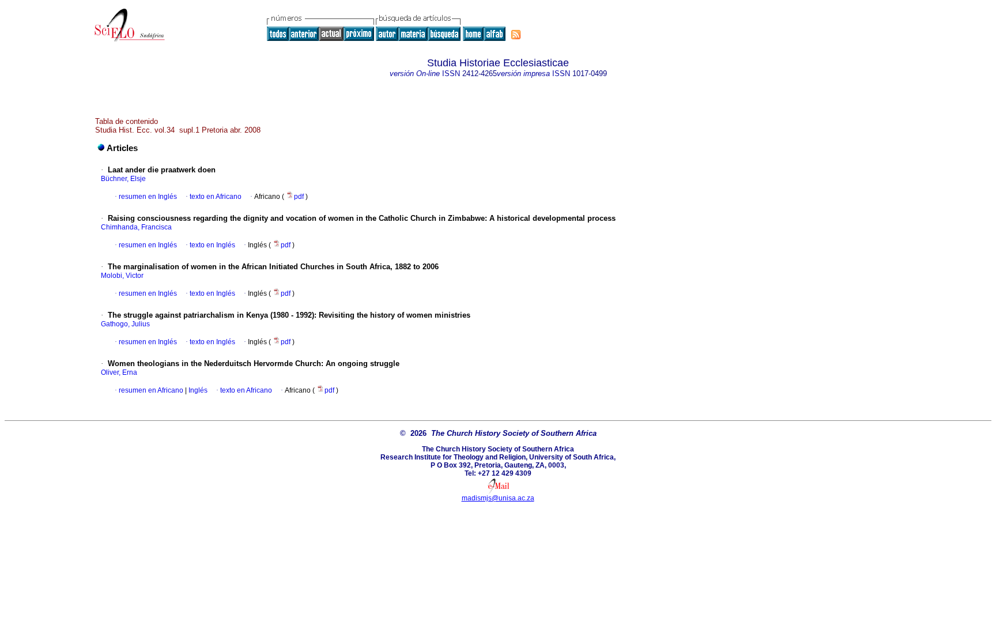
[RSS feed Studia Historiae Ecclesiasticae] (515, 34)
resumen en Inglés (148, 197)
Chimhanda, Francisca (136, 227)
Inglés (197, 390)
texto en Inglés (212, 245)
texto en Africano (216, 197)
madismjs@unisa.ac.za (498, 498)
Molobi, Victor (122, 276)
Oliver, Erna (119, 372)
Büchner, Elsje (123, 179)
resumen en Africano (151, 390)
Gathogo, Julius (125, 324)
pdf (299, 197)
